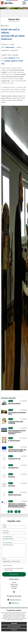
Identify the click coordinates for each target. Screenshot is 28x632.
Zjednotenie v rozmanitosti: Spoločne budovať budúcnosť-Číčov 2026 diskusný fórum (17, 505)
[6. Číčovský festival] (4, 440)
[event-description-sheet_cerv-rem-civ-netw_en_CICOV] (4, 449)
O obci (14, 582)
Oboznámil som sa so (13, 569)
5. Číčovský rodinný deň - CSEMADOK (16, 422)
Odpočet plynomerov (14, 495)
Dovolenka (11, 477)
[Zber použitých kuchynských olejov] (4, 412)
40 (16, 512)
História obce (14, 584)
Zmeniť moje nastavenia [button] (14, 626)
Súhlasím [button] (14, 623)
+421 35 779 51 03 (15, 600)
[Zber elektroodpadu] (4, 403)
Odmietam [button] (14, 630)
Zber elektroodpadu (14, 403)
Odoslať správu (14, 574)
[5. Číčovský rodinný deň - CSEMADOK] (4, 421)
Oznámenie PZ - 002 (14, 459)
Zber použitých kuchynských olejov (17, 413)
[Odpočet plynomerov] (4, 494)
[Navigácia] (24, 3)
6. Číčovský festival (14, 440)
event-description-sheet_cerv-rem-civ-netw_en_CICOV (17, 450)
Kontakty (14, 588)
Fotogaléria (14, 586)
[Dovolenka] (4, 476)
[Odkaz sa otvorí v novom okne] (14, 591)
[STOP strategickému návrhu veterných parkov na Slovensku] (4, 430)
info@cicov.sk (15, 603)
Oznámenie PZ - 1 (13, 468)
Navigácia (4, 3)
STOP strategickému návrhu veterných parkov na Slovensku (17, 432)
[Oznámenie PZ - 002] (4, 458)
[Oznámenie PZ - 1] (4, 467)
